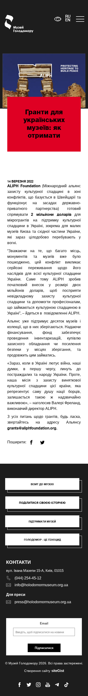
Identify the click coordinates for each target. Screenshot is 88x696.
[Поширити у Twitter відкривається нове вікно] (45, 440)
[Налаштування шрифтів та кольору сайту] (57, 19)
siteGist (57, 671)
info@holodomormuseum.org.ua (41, 585)
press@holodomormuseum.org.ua (43, 602)
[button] (44, 486)
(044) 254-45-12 (28, 578)
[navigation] (79, 19)
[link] (44, 524)
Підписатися (44, 648)
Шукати (36, 19)
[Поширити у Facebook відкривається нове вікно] (34, 440)
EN (67, 20)
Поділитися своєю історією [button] (42, 503)
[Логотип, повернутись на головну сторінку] (13, 24)
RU (68, 16)
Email (44, 623)
